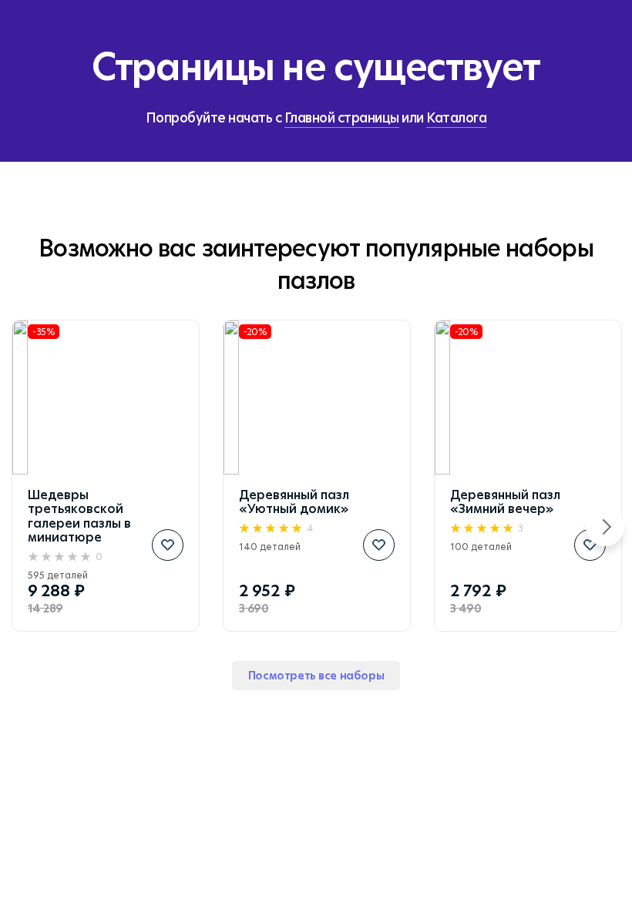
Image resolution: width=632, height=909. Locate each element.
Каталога (456, 118)
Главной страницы (341, 118)
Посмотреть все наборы (316, 675)
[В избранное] (167, 545)
